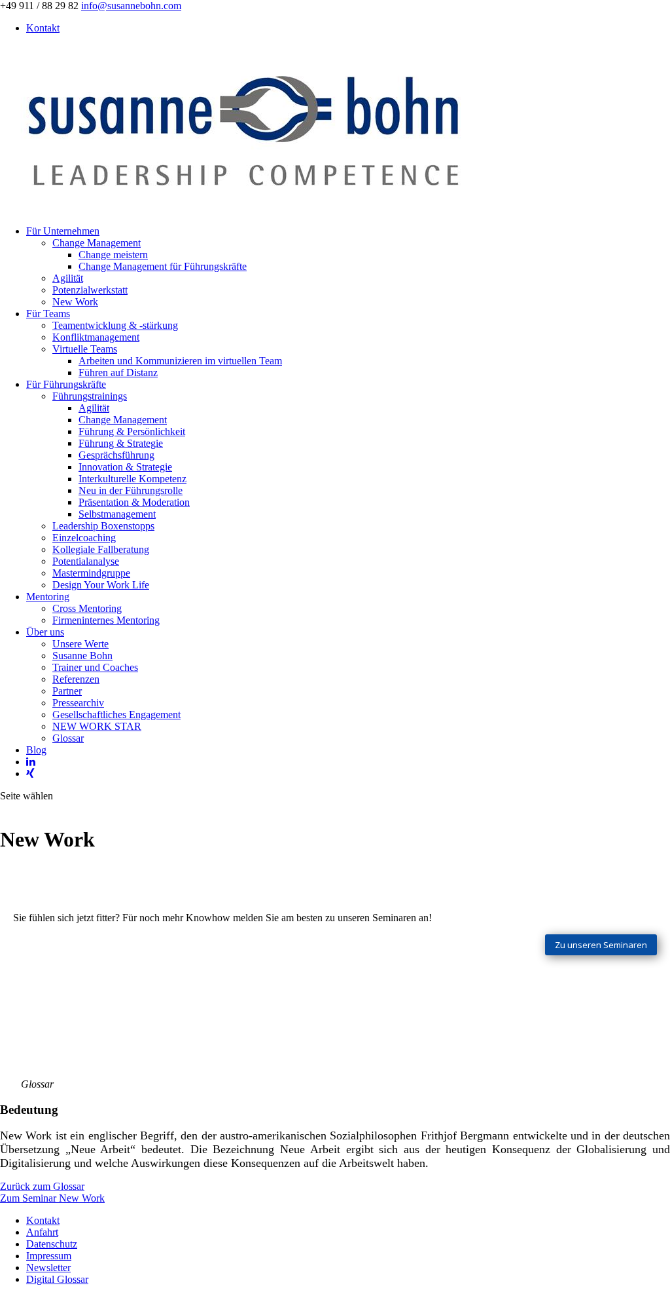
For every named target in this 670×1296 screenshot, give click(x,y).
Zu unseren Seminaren (601, 945)
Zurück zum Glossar (42, 1186)
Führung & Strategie (121, 443)
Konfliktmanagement (95, 337)
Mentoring (47, 596)
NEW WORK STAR (96, 726)
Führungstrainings (89, 396)
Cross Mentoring (87, 608)
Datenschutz (51, 1243)
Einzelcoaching (84, 537)
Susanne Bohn (82, 655)
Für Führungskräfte (66, 384)
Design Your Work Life (100, 584)
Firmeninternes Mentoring (106, 620)
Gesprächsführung (116, 455)
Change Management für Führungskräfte (163, 266)
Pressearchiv (78, 702)
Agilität (67, 278)
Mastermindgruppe (91, 573)
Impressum (48, 1255)
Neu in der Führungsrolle (131, 490)
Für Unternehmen (62, 231)
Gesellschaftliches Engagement (116, 714)
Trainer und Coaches (95, 667)
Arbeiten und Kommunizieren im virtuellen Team (180, 360)
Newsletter (48, 1267)
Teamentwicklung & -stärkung (115, 325)
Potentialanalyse (85, 561)
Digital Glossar (57, 1279)
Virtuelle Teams (84, 348)
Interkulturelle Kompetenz (132, 478)
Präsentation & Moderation (134, 502)
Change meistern (113, 254)
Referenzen (75, 679)
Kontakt (43, 27)
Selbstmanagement (117, 514)
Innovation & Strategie (125, 466)
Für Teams (48, 313)
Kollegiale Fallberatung (100, 549)
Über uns (45, 632)
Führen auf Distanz (118, 372)
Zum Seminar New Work (52, 1198)
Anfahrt (42, 1232)
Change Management (96, 242)
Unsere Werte (80, 643)
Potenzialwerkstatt (90, 289)
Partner (67, 690)
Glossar (68, 738)
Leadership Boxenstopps (103, 525)
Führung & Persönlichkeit (132, 431)
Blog (36, 749)
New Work (75, 301)
